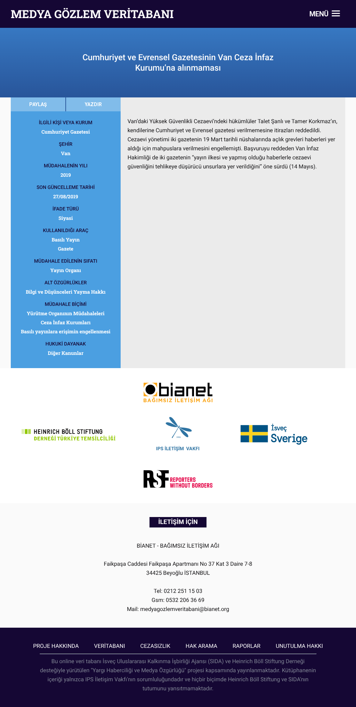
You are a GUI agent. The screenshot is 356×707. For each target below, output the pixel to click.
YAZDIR (93, 104)
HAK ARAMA (201, 646)
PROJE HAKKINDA (56, 646)
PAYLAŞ (38, 104)
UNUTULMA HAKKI (299, 646)
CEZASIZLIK (155, 646)
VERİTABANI (109, 646)
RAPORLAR (246, 646)
